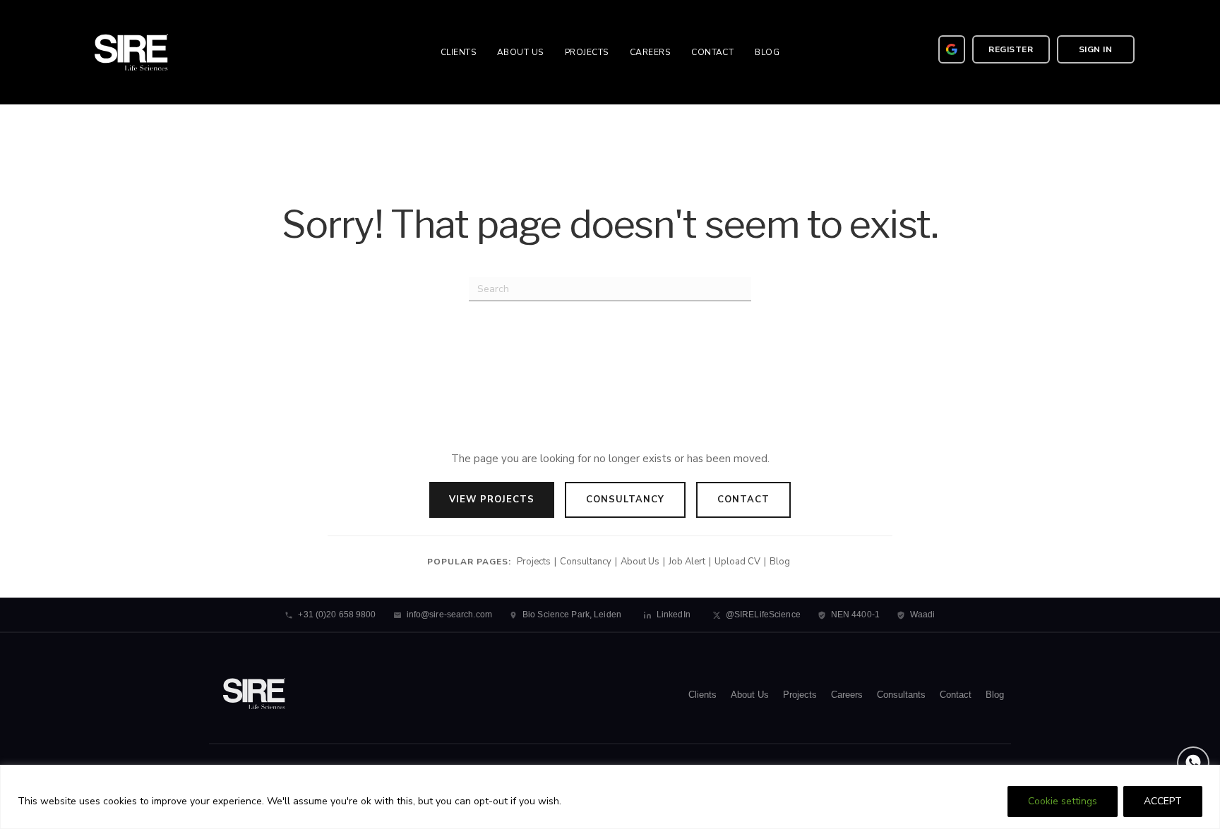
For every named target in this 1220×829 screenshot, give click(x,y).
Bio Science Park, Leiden (571, 614)
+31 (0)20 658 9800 (337, 614)
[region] (610, 797)
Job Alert (687, 561)
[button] (1011, 49)
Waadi (922, 614)
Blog (780, 561)
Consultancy (625, 499)
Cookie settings (1062, 801)
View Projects (491, 499)
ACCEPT (1163, 801)
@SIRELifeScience (763, 614)
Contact (743, 499)
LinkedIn (673, 614)
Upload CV (737, 561)
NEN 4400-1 (855, 614)
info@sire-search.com (449, 614)
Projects (534, 561)
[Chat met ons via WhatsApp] (1193, 762)
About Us (640, 561)
